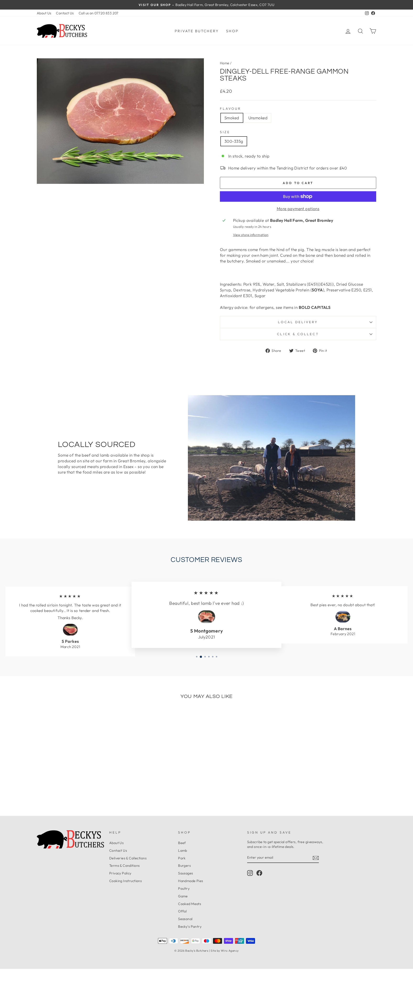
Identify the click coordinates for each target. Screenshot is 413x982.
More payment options (298, 208)
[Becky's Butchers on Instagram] (250, 873)
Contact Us (65, 13)
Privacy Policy (120, 873)
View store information (250, 235)
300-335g (233, 141)
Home (224, 63)
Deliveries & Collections (128, 858)
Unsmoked (257, 117)
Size (225, 132)
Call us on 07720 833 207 (99, 13)
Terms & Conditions (124, 865)
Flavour (230, 108)
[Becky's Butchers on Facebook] (259, 873)
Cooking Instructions (125, 881)
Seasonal (185, 919)
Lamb (182, 850)
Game (183, 896)
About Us (44, 13)
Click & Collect (298, 334)
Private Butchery (197, 31)
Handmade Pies (190, 881)
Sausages (185, 873)
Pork (182, 858)
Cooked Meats (189, 904)
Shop (232, 31)
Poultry (184, 888)
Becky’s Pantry (189, 926)
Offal (182, 911)
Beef (182, 843)
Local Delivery (298, 322)
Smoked (231, 117)
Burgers (184, 865)
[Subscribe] (316, 858)
